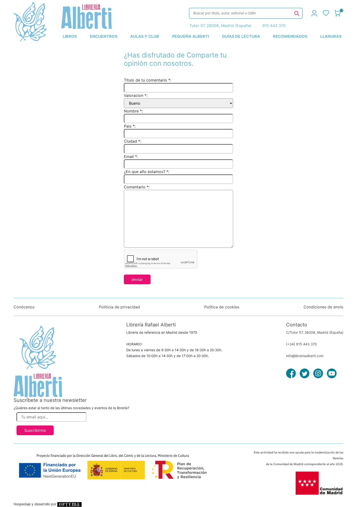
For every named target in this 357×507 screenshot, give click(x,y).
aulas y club (144, 36)
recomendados (290, 36)
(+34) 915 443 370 (301, 344)
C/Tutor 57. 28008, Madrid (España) (314, 332)
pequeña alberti (190, 36)
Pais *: (130, 126)
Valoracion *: (135, 95)
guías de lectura (241, 36)
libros (70, 36)
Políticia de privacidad (119, 306)
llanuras (330, 36)
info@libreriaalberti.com (304, 356)
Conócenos (24, 306)
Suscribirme (35, 430)
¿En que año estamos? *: (146, 171)
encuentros (103, 36)
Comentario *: (137, 186)
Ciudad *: (132, 141)
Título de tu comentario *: (147, 80)
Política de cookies (221, 306)
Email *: (131, 156)
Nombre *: (133, 111)
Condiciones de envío (323, 306)
